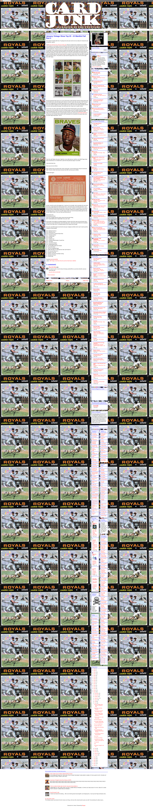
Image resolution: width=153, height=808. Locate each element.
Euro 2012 (96, 736)
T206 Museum (95, 501)
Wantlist (74, 260)
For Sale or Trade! (96, 115)
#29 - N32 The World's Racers (104, 651)
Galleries (75, 29)
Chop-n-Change (102, 441)
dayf (52, 259)
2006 (94, 765)
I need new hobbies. (97, 114)
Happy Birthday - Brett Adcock (98, 298)
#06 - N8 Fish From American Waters (103, 560)
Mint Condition (96, 289)
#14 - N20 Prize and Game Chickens (103, 594)
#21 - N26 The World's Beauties (104, 620)
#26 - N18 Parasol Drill (103, 641)
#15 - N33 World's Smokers (103, 598)
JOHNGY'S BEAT (94, 524)
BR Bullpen (103, 477)
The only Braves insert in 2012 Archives (99, 734)
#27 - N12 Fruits (103, 644)
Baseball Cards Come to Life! (99, 147)
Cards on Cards (96, 89)
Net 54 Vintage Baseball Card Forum (95, 473)
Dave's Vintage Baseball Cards (95, 495)
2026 (94, 668)
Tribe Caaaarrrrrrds (94, 645)
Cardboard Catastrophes (98, 369)
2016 (94, 685)
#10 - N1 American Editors (103, 575)
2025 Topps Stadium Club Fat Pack (99, 86)
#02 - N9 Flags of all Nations (104, 543)
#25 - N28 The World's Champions (104, 637)
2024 (94, 672)
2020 (94, 678)
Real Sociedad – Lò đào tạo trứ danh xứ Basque (94, 571)
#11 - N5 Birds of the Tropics (104, 579)
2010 (94, 758)
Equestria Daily (94, 555)
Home (47, 29)
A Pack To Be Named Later (98, 85)
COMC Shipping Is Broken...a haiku (99, 212)
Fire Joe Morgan (102, 482)
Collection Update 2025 (97, 250)
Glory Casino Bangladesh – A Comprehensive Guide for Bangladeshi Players (94, 584)
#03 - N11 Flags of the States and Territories (103, 547)
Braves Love (103, 457)
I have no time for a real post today (98, 718)
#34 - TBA (103, 662)
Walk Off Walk (103, 515)
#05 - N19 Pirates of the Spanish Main (103, 555)
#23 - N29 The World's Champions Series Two (104, 629)
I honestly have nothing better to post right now (99, 740)
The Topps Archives (97, 123)
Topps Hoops (95, 90)
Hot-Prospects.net (103, 487)
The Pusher (94, 436)
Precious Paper (93, 513)
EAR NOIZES (95, 406)
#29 (95, 743)
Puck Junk (95, 192)
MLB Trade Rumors (103, 494)
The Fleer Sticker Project (98, 108)
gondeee (94, 568)
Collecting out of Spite (97, 235)
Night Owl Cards (96, 72)
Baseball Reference (103, 473)
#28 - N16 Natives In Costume (103, 647)
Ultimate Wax (94, 466)
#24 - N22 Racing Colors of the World (103, 633)
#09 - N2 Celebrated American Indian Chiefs (103, 571)
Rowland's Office (103, 438)
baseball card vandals (97, 163)
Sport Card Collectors (97, 227)
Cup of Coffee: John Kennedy (98, 168)
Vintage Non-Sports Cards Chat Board (94, 469)
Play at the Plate (52, 267)
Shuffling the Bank (96, 290)
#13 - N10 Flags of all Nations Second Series (104, 589)
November (96, 694)
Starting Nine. (96, 244)
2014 (94, 688)
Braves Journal (104, 447)
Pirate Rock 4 (94, 650)
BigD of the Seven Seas (94, 648)
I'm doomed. (96, 742)
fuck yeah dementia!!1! (94, 579)
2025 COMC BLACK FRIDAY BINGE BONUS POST (61, 773)
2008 (94, 761)
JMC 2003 (95, 139)
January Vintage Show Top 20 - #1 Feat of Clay (98, 705)
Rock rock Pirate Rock (94, 630)
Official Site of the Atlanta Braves (103, 434)
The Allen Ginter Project (85, 29)
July (95, 701)
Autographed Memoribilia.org (95, 498)
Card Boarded (96, 249)
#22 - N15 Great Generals (103, 624)
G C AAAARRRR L (94, 621)
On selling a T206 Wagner (97, 189)
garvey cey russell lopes (98, 99)
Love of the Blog (96, 188)
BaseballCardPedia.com (98, 142)
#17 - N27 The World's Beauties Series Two (104, 606)
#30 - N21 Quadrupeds (103, 654)
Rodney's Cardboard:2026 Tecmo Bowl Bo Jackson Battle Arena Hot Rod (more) (99, 229)
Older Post (85, 280)
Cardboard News (94, 456)
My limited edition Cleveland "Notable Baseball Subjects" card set (99, 345)
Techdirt (94, 540)
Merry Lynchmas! (96, 105)
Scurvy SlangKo (93, 642)
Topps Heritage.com (94, 453)
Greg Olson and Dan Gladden (98, 709)
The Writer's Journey (97, 94)
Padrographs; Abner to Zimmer (99, 312)
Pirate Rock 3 (94, 632)
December (96, 693)
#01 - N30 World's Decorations (103, 539)
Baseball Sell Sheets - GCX (94, 446)
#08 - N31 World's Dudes (104, 567)
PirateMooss (94, 658)
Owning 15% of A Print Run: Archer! (99, 135)
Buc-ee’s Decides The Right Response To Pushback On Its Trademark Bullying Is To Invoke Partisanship (94, 545)
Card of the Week (67, 29)
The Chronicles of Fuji (97, 81)
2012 (94, 691)
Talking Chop (103, 445)
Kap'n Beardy (94, 618)
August (95, 699)
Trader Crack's (95, 462)
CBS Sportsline (104, 479)
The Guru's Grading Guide (95, 487)
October (96, 696)
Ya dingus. (95, 164)
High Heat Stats (96, 199)
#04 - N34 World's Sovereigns (103, 551)
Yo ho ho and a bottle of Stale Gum (95, 635)
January (96, 754)
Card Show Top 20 (59, 260)
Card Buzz (95, 380)
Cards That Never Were (98, 184)
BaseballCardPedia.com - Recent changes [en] (98, 303)
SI (101, 501)
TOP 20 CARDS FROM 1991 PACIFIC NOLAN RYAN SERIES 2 (64, 786)
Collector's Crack (96, 234)
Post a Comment (51, 274)
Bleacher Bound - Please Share (98, 185)
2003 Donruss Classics (97, 143)
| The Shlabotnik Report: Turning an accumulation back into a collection (99, 177)
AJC (102, 467)
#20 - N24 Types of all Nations (103, 616)
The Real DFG (96, 211)
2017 (94, 683)
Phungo (95, 167)
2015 (94, 686)
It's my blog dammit (96, 73)
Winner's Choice (96, 124)
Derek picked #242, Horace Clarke (99, 313)
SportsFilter (103, 509)
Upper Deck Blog (96, 331)
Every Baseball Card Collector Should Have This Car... (99, 730)
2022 (94, 675)
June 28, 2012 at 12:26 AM (54, 272)
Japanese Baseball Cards (98, 138)
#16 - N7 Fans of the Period (104, 602)
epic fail (65, 260)
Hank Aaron (69, 260)
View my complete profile (97, 66)
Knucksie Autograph (98, 719)
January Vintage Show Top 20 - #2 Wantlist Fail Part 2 (98, 714)
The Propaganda (94, 439)
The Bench (94, 476)
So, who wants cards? (49, 798)
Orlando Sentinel (102, 499)
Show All (105, 117)
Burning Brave (104, 455)
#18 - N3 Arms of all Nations (104, 610)
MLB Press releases (103, 492)
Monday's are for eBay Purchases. (99, 77)
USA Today (103, 513)
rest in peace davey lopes (97, 100)
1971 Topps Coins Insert (97, 317)
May (95, 748)
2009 (94, 760)
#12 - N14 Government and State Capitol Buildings (103, 583)
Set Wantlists (54, 29)
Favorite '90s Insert (98, 725)
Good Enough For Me (54, 792)
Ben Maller (103, 475)
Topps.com (94, 484)
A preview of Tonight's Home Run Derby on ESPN (60, 780)
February (96, 753)
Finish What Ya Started (97, 370)
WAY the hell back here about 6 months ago (57, 44)
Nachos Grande (96, 76)
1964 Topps (51, 260)
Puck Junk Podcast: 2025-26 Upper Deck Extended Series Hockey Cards (99, 194)
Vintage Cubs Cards (97, 316)
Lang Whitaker (104, 489)
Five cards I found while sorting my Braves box (99, 722)
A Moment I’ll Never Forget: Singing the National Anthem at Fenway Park (99, 206)
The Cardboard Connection (94, 459)
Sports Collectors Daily (94, 449)
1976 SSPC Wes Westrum (98, 148)
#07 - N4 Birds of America (104, 564)
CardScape (94, 464)
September (96, 698)
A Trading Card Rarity (98, 737)
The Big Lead (103, 511)
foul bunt (95, 151)
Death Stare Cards (97, 104)
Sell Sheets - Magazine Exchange (94, 442)
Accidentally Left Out (97, 82)
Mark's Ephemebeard (95, 639)
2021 (94, 677)
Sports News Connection (103, 507)
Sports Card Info (96, 127)
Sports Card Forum (94, 479)
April (95, 750)
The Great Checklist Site (94, 434)
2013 (94, 690)
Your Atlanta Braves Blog (103, 460)
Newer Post (49, 280)
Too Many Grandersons (98, 283)
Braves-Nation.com (103, 450)
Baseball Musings (102, 470)
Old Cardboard (95, 489)
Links (60, 29)
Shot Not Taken (96, 326)
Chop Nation (103, 443)
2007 (94, 763)
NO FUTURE (95, 405)
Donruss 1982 (96, 220)
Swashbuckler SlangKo (94, 653)
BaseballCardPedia (82, 112)
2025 (94, 670)
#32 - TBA (103, 659)
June (95, 703)
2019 (94, 680)
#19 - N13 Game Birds (103, 613)
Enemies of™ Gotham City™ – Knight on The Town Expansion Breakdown (98, 333)
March (95, 751)
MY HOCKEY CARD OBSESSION (97, 239)
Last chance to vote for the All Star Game (98, 711)
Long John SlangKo (94, 656)
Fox (102, 484)
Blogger (83, 805)
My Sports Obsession (97, 297)
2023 (94, 673)
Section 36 (95, 204)
